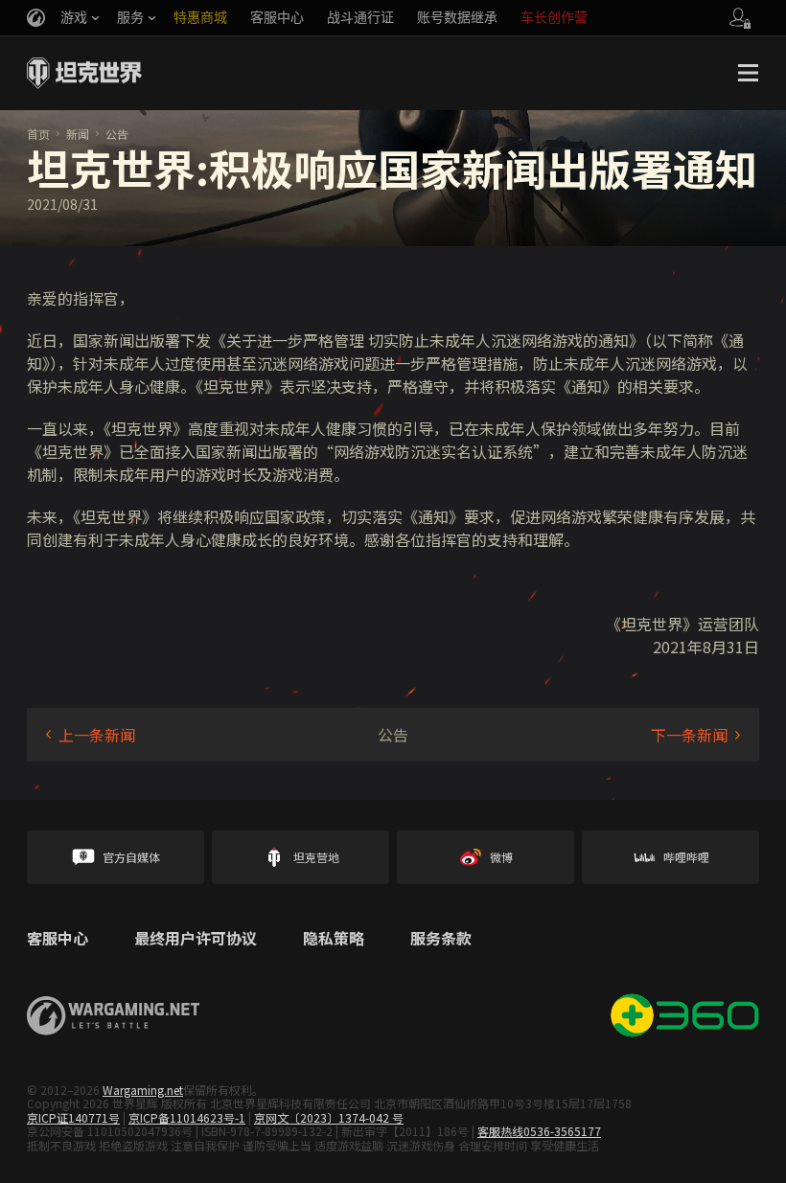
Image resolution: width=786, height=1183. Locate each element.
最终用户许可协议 (195, 938)
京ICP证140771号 (73, 1117)
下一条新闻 (689, 734)
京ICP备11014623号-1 (186, 1117)
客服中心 (57, 938)
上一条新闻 (96, 734)
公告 (116, 133)
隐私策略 (333, 938)
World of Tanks (84, 72)
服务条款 (441, 938)
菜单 (747, 72)
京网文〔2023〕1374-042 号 (329, 1117)
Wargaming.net (143, 1089)
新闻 (77, 133)
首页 (38, 133)
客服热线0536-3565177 (539, 1131)
